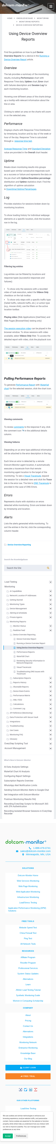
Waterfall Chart (23, 656)
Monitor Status (19, 626)
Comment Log (19, 708)
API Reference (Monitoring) (21, 713)
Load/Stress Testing (28, 902)
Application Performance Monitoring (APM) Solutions (27, 909)
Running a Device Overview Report (31, 643)
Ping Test (28, 938)
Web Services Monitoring (28, 881)
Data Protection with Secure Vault (24, 717)
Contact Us (28, 1026)
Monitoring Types (17, 604)
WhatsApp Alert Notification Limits (20, 785)
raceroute (44, 483)
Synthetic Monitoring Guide (28, 995)
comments (19, 427)
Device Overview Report (26, 639)
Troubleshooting (17, 726)
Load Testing (10, 582)
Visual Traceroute (32, 476)
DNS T (37, 483)
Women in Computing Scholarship (28, 1001)
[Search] (48, 568)
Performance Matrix (21, 695)
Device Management (18, 608)
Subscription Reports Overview (18, 780)
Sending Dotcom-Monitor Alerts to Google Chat (26, 790)
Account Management (15, 748)
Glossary (13, 739)
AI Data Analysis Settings (16, 767)
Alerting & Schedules (18, 613)
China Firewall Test (28, 933)
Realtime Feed (19, 630)
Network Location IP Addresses (23, 595)
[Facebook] (20, 1089)
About (28, 1015)
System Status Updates (28, 973)
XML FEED (17, 700)
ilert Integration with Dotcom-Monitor (21, 794)
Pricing (28, 1020)
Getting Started (16, 600)
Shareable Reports (21, 687)
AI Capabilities (16, 591)
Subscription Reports (22, 678)
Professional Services (28, 968)
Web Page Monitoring (28, 886)
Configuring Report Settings (17, 776)
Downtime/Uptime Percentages (21, 189)
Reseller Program (28, 963)
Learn (28, 984)
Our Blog (28, 1058)
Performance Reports (26, 652)
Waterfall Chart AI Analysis (17, 771)
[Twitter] (25, 1089)
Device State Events (21, 691)
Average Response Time (15, 149)
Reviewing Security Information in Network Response (31, 662)
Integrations (15, 721)
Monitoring (9, 586)
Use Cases (14, 730)
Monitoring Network (28, 1042)
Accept (8, 1136)
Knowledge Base (28, 1053)
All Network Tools (28, 944)
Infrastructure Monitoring (28, 897)
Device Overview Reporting (19, 545)
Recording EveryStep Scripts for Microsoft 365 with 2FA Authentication (26, 805)
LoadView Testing (28, 1108)
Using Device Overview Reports (30, 648)
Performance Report (25, 385)
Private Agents (16, 617)
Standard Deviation (41, 149)
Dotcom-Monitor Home (28, 875)
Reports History (19, 682)
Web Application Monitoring (28, 892)
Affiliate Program (28, 957)
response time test (23, 141)
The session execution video (17, 328)
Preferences (21, 1136)
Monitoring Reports (18, 621)
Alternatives (28, 979)
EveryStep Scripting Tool (16, 743)
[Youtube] (35, 1089)
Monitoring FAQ (16, 735)
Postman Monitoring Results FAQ (20, 799)
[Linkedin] (30, 1089)
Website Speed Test (28, 927)
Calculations (18, 704)
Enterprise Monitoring (28, 1048)
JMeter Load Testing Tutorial (28, 990)
